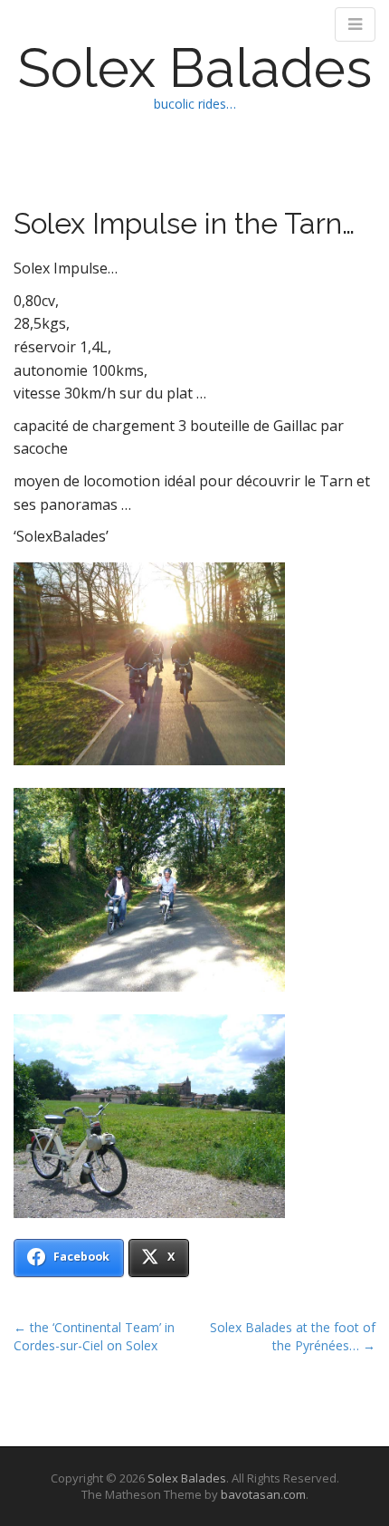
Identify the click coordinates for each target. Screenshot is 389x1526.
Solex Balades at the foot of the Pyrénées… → (292, 1336)
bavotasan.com (263, 1494)
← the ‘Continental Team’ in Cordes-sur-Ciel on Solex (94, 1336)
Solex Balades (195, 68)
